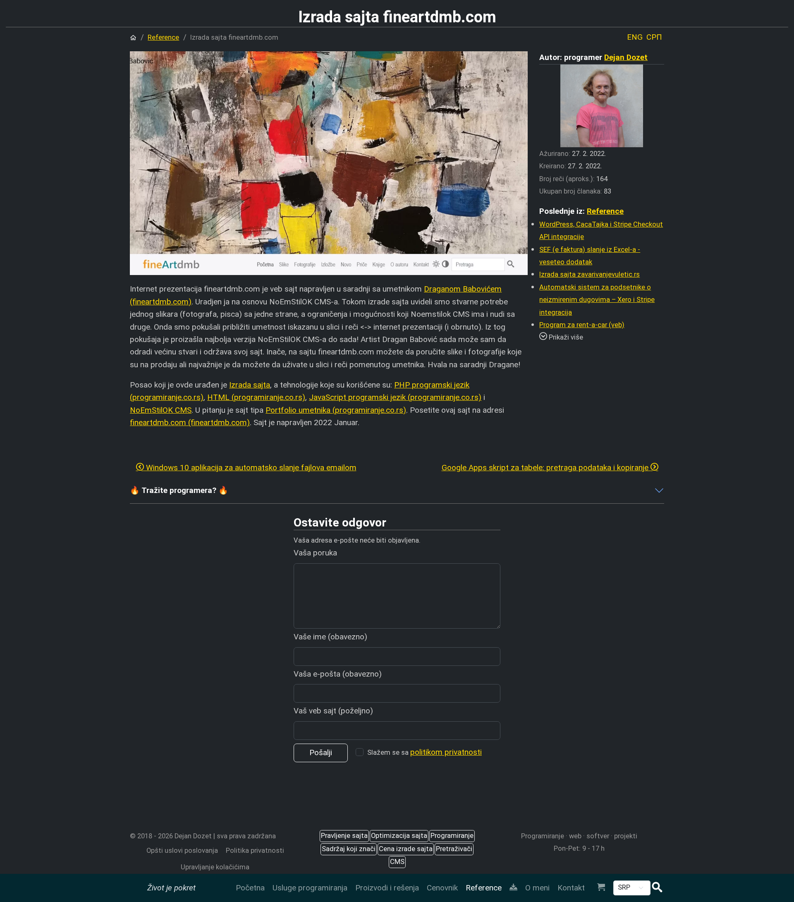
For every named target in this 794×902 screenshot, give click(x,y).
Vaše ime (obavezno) (330, 636)
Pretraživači (454, 849)
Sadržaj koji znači (348, 849)
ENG (635, 37)
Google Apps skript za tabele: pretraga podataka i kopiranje (546, 467)
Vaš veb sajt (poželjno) (333, 710)
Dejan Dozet (626, 57)
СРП (654, 37)
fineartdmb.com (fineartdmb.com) (190, 422)
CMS (397, 862)
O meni (537, 887)
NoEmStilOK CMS (160, 410)
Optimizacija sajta (399, 836)
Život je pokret (171, 887)
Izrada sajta (249, 385)
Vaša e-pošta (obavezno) (338, 674)
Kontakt (571, 887)
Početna (250, 887)
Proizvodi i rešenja (387, 887)
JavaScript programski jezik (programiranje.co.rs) (395, 397)
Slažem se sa (424, 752)
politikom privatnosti (446, 752)
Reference (484, 887)
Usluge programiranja (310, 887)
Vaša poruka (315, 552)
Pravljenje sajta (344, 836)
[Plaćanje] (600, 888)
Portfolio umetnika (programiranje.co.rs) (335, 410)
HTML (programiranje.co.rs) (256, 397)
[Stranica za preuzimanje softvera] (513, 888)
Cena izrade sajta (406, 849)
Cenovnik (442, 887)
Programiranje (452, 836)
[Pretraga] (657, 888)
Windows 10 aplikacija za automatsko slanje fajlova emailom (250, 467)
